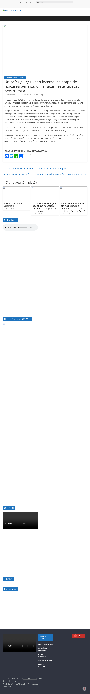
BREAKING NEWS (11, 77)
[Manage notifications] (84, 689)
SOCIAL (22, 77)
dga (42, 95)
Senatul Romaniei (45, 660)
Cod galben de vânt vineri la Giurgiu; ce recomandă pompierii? (36, 168)
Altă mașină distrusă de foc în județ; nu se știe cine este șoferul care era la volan (45, 174)
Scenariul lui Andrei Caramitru (13, 204)
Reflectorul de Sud (45, 644)
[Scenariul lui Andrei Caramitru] (16, 188)
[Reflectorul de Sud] (5, 18)
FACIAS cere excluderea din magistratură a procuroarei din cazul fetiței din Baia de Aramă (73, 207)
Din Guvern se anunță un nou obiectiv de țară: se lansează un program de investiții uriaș (44, 207)
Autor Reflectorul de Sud (30, 95)
